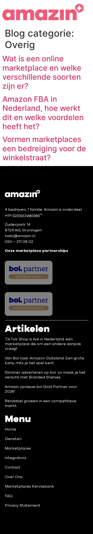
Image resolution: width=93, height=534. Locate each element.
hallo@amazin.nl (20, 236)
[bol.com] (29, 272)
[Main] (22, 193)
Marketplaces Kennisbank (29, 486)
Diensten (13, 438)
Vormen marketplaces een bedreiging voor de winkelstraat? (44, 148)
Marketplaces (18, 448)
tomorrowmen (26, 215)
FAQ (9, 496)
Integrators (15, 458)
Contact (12, 467)
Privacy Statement (22, 505)
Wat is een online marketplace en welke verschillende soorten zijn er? (41, 72)
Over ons (13, 477)
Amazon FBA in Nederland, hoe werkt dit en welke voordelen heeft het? (43, 112)
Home (10, 429)
